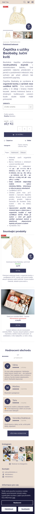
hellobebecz (9, 474)
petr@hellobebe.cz (11, 472)
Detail (18, 270)
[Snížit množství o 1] (20, 128)
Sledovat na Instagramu (19, 464)
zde (13, 498)
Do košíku (19, 134)
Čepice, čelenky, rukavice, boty (23, 145)
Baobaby (12, 116)
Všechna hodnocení (18, 433)
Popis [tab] (7, 152)
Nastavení (17, 503)
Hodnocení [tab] (14, 152)
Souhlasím (26, 509)
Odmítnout (9, 509)
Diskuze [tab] (23, 152)
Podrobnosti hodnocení (10, 44)
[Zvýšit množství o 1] (29, 128)
